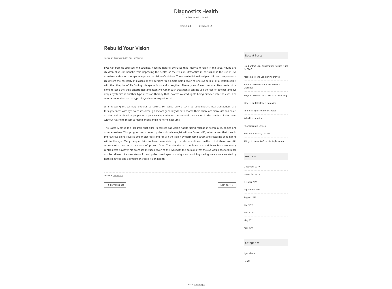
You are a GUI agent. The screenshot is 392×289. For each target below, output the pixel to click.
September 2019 (252, 189)
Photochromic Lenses (255, 125)
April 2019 (249, 227)
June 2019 (249, 212)
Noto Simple (199, 284)
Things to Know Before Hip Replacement (264, 141)
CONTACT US (206, 25)
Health (247, 260)
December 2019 (252, 166)
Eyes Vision (118, 175)
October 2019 (251, 181)
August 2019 (250, 197)
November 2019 (252, 174)
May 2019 (249, 220)
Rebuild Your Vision (253, 118)
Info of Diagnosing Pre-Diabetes (260, 110)
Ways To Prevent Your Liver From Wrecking (265, 95)
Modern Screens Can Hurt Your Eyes (262, 76)
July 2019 (248, 204)
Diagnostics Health (196, 11)
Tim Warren (138, 58)
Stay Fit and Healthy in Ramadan (260, 102)
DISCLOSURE (186, 25)
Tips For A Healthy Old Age (257, 133)
